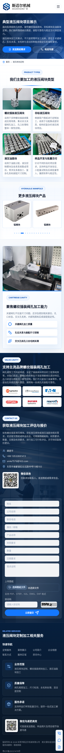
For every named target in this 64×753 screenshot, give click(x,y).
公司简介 (37, 650)
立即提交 (29, 612)
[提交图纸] (59, 747)
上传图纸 (9, 581)
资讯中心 (37, 654)
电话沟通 (49, 49)
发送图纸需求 (18, 49)
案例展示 (22, 650)
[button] (14, 233)
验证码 (8, 599)
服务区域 (22, 654)
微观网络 (17, 745)
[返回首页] (17, 6)
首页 (8, 62)
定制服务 (6, 650)
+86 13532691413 (16, 456)
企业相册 (52, 650)
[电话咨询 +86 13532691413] (59, 733)
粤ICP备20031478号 (11, 751)
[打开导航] (58, 6)
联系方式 (6, 654)
